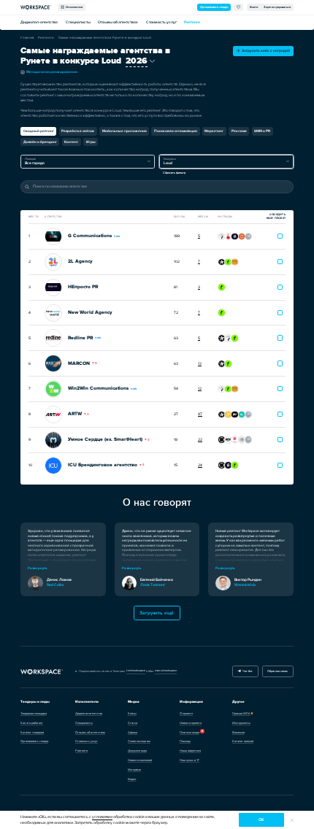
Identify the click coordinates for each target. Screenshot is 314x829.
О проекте (186, 713)
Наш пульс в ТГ (189, 760)
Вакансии (238, 732)
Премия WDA (241, 713)
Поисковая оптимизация (175, 131)
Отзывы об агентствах (118, 22)
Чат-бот (247, 671)
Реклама (239, 131)
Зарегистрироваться (277, 7)
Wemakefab (245, 584)
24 (200, 465)
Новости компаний (140, 760)
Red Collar (55, 584)
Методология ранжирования (49, 72)
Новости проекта (191, 723)
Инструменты (241, 723)
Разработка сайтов (77, 131)
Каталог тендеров (32, 732)
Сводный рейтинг (38, 131)
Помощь (185, 741)
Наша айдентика (190, 750)
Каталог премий (242, 741)
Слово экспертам (139, 741)
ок (261, 819)
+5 (248, 413)
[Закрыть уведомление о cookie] (292, 820)
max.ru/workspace (166, 670)
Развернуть (37, 568)
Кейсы (132, 713)
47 (200, 414)
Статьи (132, 723)
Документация (137, 750)
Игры (91, 142)
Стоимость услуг (161, 22)
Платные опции (189, 732)
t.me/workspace (135, 670)
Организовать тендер (214, 7)
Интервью (134, 769)
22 (200, 439)
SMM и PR (262, 131)
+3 (248, 236)
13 (200, 363)
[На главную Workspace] (41, 671)
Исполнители (73, 7)
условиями (102, 817)
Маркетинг (213, 131)
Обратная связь (277, 671)
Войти (254, 7)
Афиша (132, 732)
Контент (71, 142)
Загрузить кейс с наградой (265, 50)
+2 (248, 439)
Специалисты (78, 22)
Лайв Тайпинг (152, 584)
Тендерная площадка (33, 713)
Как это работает (31, 723)
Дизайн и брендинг (40, 142)
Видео (132, 779)
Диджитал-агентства (39, 22)
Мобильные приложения (124, 131)
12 (200, 388)
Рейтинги (192, 22)
